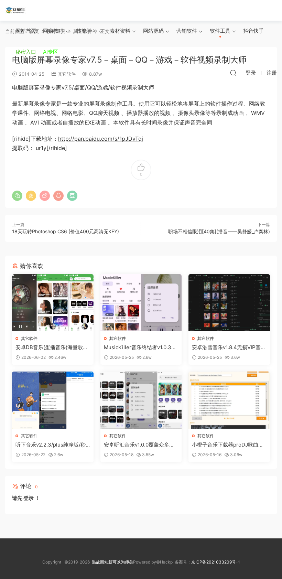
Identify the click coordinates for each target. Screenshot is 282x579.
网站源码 (153, 31)
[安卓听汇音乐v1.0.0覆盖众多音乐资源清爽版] (141, 400)
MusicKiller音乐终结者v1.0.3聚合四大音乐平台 (140, 347)
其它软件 (29, 338)
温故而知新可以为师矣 (112, 562)
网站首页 (25, 31)
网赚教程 (53, 31)
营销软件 (186, 31)
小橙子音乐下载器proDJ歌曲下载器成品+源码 (227, 444)
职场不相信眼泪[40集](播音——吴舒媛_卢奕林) (219, 231)
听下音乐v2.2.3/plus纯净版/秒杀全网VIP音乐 (50, 444)
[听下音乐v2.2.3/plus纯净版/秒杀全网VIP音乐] (53, 400)
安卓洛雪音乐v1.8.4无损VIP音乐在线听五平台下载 (229, 347)
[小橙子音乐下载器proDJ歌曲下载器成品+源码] (229, 400)
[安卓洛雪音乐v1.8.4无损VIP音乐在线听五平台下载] (229, 302)
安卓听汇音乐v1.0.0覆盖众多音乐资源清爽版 (139, 444)
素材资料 (120, 31)
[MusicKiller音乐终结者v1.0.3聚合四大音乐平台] (141, 302)
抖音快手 (253, 31)
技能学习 (86, 31)
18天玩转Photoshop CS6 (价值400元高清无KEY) (65, 231)
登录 (28, 498)
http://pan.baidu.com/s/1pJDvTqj (100, 138)
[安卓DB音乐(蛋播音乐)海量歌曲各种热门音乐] (53, 302)
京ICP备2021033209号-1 (215, 562)
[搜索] (233, 72)
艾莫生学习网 (15, 10)
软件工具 (220, 31)
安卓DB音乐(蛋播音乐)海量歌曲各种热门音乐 (51, 347)
